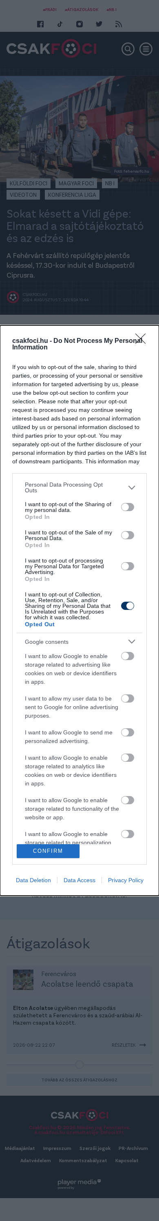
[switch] (127, 507)
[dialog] (79, 610)
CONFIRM (48, 851)
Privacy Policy (126, 880)
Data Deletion (33, 880)
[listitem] (79, 487)
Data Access (79, 880)
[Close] (143, 341)
